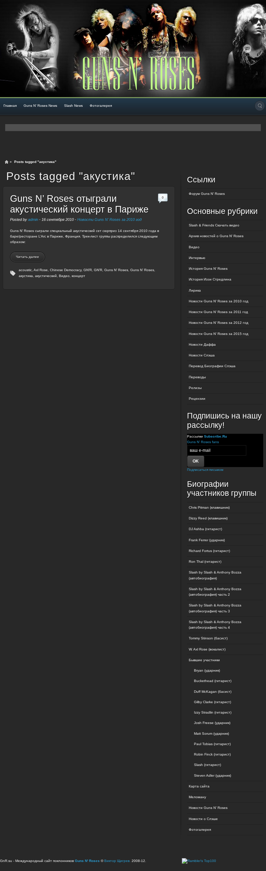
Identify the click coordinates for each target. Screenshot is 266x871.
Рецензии (197, 398)
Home (6, 162)
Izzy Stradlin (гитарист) (212, 712)
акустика (26, 276)
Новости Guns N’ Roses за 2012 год (218, 323)
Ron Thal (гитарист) (205, 561)
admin (33, 219)
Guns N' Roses (116, 270)
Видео (64, 276)
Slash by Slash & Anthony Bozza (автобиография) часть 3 (215, 608)
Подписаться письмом (205, 470)
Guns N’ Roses (142, 270)
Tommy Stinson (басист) (208, 638)
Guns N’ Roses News (40, 105)
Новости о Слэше (203, 819)
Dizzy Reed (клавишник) (208, 518)
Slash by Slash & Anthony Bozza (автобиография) (215, 575)
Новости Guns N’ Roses (208, 808)
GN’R (98, 270)
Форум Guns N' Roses (207, 194)
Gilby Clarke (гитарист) (212, 702)
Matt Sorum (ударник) (211, 733)
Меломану (197, 797)
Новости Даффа (202, 344)
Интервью (197, 258)
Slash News (73, 105)
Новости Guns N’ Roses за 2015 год (218, 334)
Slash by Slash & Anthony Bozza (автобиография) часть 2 (215, 591)
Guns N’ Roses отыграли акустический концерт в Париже (79, 204)
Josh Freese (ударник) (212, 723)
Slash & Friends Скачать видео (214, 225)
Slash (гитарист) (207, 765)
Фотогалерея (101, 105)
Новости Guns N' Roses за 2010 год (109, 219)
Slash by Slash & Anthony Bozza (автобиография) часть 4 (215, 624)
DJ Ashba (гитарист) (205, 529)
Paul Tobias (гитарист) (212, 744)
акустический (46, 276)
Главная (10, 105)
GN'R (87, 270)
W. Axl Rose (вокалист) (207, 649)
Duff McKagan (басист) (212, 691)
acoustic (25, 270)
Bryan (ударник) (207, 670)
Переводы (197, 377)
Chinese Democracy (65, 270)
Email (247, 48)
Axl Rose (41, 270)
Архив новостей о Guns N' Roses (216, 236)
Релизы (195, 388)
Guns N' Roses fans (203, 442)
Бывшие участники (204, 660)
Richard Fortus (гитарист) (209, 551)
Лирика (195, 290)
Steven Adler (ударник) (212, 775)
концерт (78, 276)
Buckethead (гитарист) (212, 681)
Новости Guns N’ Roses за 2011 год (218, 312)
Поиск (260, 106)
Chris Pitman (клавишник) (209, 507)
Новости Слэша (202, 355)
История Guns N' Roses (208, 268)
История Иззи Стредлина (210, 279)
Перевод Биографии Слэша (212, 366)
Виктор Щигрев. (117, 861)
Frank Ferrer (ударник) (207, 540)
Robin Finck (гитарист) (212, 754)
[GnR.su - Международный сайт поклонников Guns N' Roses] (19, 48)
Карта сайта (199, 786)
